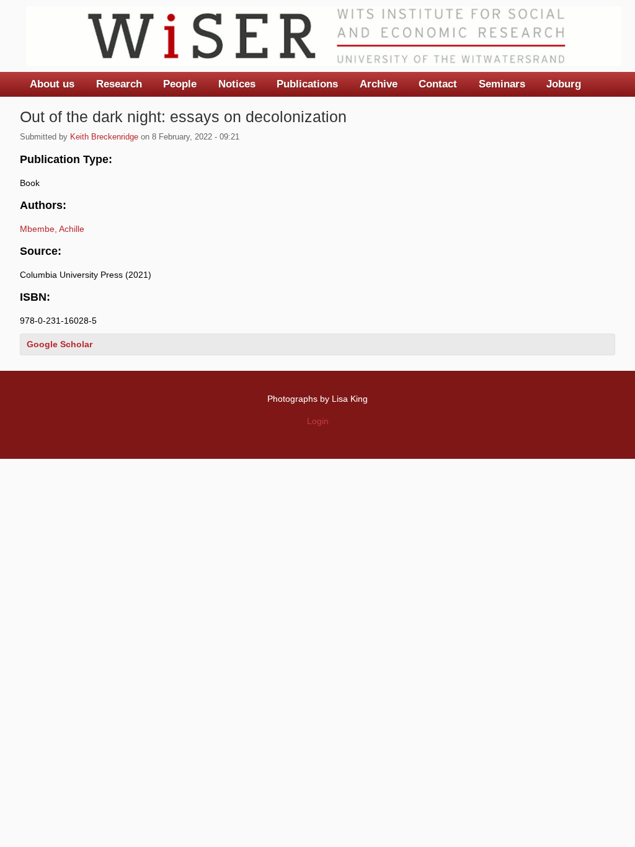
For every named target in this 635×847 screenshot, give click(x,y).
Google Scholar (59, 344)
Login (318, 421)
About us (52, 84)
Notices (236, 84)
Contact (438, 84)
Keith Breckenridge (104, 137)
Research (119, 84)
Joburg (563, 84)
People (180, 84)
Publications (307, 84)
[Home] (323, 36)
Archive (378, 84)
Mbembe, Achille (52, 229)
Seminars (502, 84)
